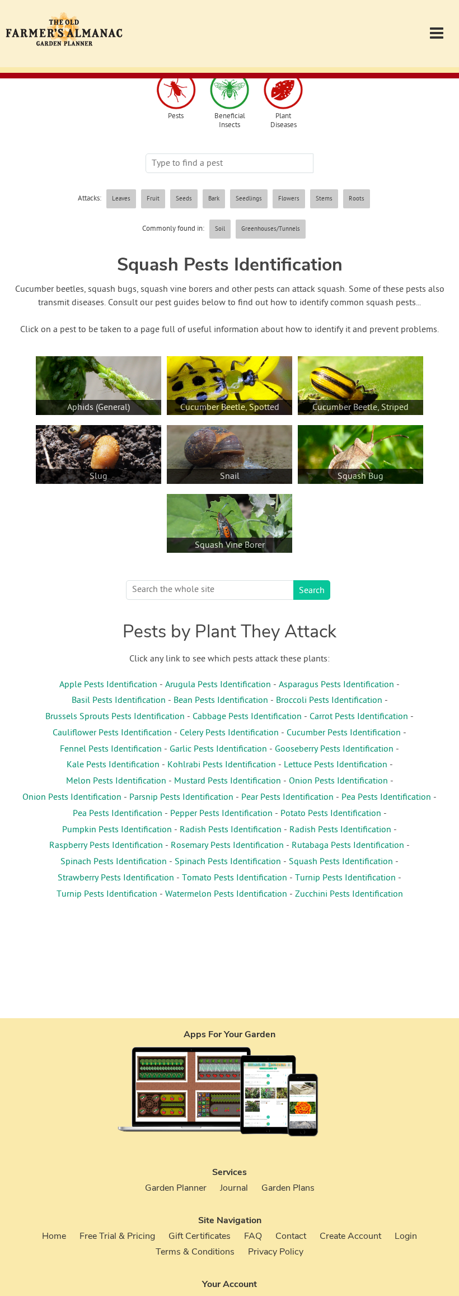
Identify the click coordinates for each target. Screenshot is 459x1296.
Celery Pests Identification (229, 733)
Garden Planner (176, 1188)
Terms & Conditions (195, 1252)
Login (406, 1236)
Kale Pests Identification (113, 765)
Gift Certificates (199, 1236)
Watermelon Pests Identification (226, 894)
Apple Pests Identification (108, 685)
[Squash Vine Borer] (229, 564)
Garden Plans (288, 1188)
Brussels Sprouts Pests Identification (115, 716)
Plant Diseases (283, 121)
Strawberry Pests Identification (116, 878)
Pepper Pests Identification (221, 813)
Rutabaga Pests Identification (348, 845)
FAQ (253, 1236)
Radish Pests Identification (231, 830)
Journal (234, 1188)
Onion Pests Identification (338, 781)
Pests (176, 117)
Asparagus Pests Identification (336, 685)
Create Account (350, 1236)
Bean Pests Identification (221, 700)
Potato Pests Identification (330, 813)
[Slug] (98, 496)
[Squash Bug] (360, 496)
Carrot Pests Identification (359, 716)
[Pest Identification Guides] (176, 91)
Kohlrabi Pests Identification (221, 765)
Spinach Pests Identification (113, 862)
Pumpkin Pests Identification (117, 830)
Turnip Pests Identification (345, 878)
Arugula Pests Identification (218, 685)
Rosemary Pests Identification (227, 845)
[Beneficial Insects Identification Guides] (229, 91)
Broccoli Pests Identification (329, 700)
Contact (290, 1236)
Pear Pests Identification (287, 797)
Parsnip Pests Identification (181, 797)
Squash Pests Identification (341, 862)
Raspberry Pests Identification (106, 845)
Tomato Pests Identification (234, 878)
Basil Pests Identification (119, 700)
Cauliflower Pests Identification (112, 733)
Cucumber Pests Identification (344, 733)
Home (54, 1236)
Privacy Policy (275, 1252)
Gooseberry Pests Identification (334, 749)
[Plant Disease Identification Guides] (283, 91)
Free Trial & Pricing (117, 1236)
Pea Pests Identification (386, 797)
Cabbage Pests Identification (247, 716)
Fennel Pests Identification (111, 749)
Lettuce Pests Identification (335, 765)
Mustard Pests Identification (227, 781)
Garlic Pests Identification (218, 749)
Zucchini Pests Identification (349, 894)
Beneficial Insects (229, 121)
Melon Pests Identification (116, 781)
